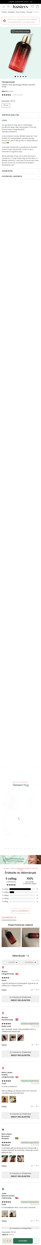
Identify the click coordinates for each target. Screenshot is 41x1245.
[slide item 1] (15, 76)
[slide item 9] (27, 848)
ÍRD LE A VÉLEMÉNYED (20, 911)
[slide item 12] (35, 848)
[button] (20, 115)
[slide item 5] (26, 76)
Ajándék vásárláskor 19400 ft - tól (20, 1)
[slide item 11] (32, 848)
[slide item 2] (18, 76)
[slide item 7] (22, 848)
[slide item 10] (30, 848)
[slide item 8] (24, 848)
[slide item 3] (20, 76)
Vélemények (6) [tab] (9, 917)
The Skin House (8, 82)
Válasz (4, 990)
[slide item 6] (19, 848)
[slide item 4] (23, 76)
